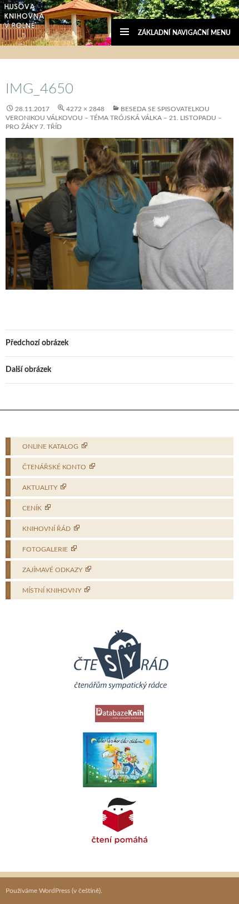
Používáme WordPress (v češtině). (54, 890)
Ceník (32, 508)
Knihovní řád (46, 528)
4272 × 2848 (85, 109)
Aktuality (39, 487)
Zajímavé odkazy (52, 570)
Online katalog (50, 446)
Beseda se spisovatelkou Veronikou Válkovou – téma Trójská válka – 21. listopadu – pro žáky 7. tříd (114, 118)
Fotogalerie (45, 549)
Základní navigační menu (184, 32)
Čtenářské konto (54, 467)
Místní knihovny (51, 590)
